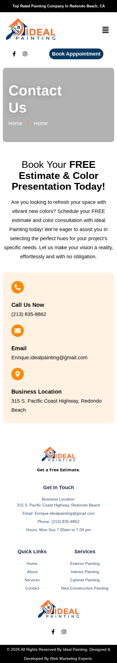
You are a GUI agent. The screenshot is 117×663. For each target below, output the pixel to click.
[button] (105, 30)
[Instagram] (25, 53)
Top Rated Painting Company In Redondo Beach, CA (58, 6)
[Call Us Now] (17, 287)
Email (19, 348)
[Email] (17, 330)
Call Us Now (27, 305)
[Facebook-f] (14, 53)
